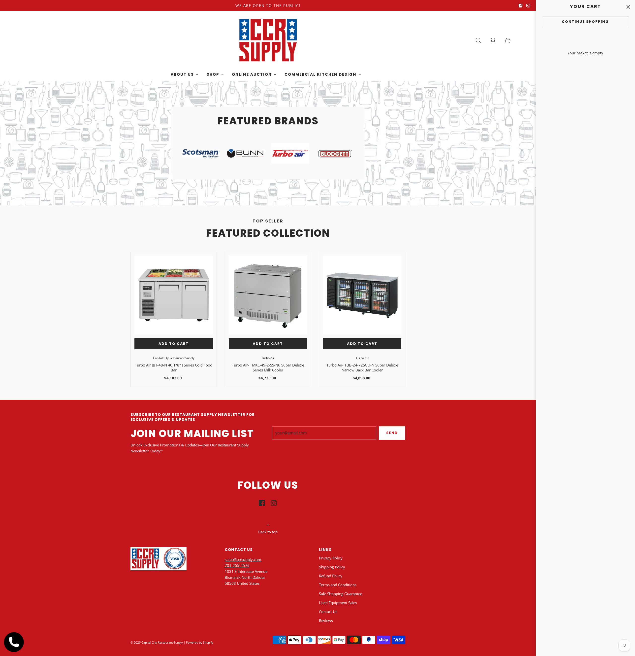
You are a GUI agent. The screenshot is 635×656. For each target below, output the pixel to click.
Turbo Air (267, 358)
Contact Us (328, 611)
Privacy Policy (331, 557)
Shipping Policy (332, 566)
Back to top (268, 531)
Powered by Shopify (199, 642)
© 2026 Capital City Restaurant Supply (156, 642)
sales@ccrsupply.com (243, 559)
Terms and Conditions (337, 584)
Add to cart (174, 343)
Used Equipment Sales (338, 602)
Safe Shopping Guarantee (340, 593)
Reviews (326, 620)
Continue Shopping (585, 21)
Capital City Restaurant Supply (173, 358)
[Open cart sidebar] (628, 7)
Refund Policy (330, 575)
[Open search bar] (481, 40)
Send (392, 432)
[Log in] (495, 40)
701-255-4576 (237, 565)
